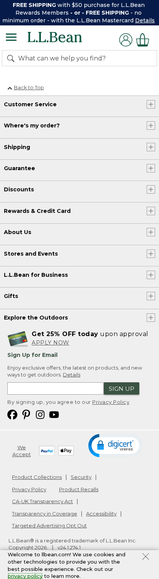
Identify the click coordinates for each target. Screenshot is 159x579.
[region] (79, 12)
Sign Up (121, 388)
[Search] (12, 58)
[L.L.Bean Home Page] (65, 40)
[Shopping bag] (144, 40)
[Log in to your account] (125, 40)
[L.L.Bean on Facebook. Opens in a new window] (12, 414)
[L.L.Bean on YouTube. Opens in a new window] (54, 414)
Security (81, 477)
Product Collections (37, 477)
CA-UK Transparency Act (42, 501)
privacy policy (25, 576)
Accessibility (101, 513)
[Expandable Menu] (11, 38)
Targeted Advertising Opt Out (49, 525)
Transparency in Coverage (44, 513)
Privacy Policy (110, 402)
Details (145, 20)
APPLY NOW (50, 342)
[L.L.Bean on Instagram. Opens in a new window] (40, 414)
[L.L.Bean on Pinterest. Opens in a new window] (26, 414)
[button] (115, 445)
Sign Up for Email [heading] (32, 354)
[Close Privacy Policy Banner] (145, 557)
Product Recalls (78, 489)
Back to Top (29, 87)
